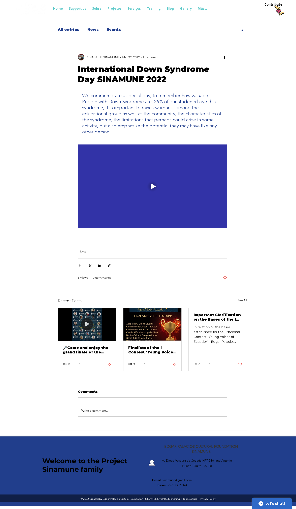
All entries (68, 29)
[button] (242, 29)
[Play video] (152, 186)
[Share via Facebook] (80, 265)
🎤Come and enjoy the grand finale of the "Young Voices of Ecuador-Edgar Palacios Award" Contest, (85, 350)
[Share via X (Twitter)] (90, 265)
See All (242, 300)
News (93, 29)
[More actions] (224, 57)
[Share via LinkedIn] (99, 265)
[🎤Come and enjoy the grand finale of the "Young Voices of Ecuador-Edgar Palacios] (87, 324)
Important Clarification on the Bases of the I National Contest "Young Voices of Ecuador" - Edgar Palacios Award (217, 317)
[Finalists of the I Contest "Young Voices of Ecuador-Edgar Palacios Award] (152, 324)
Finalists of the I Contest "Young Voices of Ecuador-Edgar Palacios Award (151, 350)
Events (114, 29)
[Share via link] (109, 265)
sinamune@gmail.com (177, 480)
